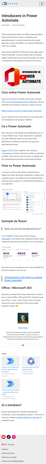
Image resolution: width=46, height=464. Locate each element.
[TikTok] (9, 437)
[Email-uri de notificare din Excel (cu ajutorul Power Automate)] (11, 361)
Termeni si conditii (9, 457)
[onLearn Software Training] (10, 3)
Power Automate (18, 25)
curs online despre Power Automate (22, 102)
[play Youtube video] (23, 77)
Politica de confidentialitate (13, 461)
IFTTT (11, 150)
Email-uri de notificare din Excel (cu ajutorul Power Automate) (10, 369)
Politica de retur (8, 453)
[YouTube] (3, 437)
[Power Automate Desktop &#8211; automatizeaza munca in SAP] (11, 384)
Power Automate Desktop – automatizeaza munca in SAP (10, 392)
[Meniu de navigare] (41, 3)
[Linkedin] (23, 345)
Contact (5, 449)
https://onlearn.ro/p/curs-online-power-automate (21, 111)
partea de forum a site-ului (28, 417)
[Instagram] (14, 437)
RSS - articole (8, 444)
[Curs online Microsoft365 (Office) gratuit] (31, 361)
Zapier (4, 150)
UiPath (36, 156)
